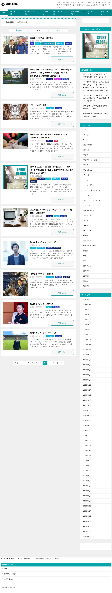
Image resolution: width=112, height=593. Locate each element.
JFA (32, 43)
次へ (58, 363)
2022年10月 (87, 395)
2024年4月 (87, 329)
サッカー (86, 180)
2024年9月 (87, 309)
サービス (86, 195)
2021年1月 (87, 501)
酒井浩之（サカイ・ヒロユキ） (42, 273)
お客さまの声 (91, 13)
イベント (57, 79)
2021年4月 (87, 486)
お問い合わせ (105, 13)
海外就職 (68, 43)
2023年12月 (87, 340)
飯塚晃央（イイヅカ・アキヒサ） (43, 333)
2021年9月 (87, 461)
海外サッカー (88, 266)
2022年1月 (87, 440)
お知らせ (49, 79)
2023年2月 (87, 375)
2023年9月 (87, 355)
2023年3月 (87, 370)
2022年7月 (87, 410)
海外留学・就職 (29, 13)
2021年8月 (87, 466)
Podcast (33, 178)
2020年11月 (87, 511)
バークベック (88, 215)
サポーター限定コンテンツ (92, 190)
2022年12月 (87, 385)
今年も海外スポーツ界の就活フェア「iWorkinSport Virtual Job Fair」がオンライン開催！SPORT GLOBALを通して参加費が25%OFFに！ (51, 72)
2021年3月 (87, 491)
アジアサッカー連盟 (48, 43)
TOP (3, 13)
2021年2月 (87, 496)
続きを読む (62, 59)
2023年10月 (87, 350)
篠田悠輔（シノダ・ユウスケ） (42, 303)
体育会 (85, 235)
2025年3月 (87, 299)
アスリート (87, 165)
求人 (56, 141)
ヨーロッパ (60, 43)
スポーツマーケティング (91, 200)
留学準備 (86, 286)
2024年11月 (87, 304)
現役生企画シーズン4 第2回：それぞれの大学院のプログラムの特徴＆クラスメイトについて (96, 98)
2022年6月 (87, 415)
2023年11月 (87, 345)
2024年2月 (87, 335)
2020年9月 (87, 521)
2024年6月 (87, 324)
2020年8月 (87, 526)
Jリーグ (86, 135)
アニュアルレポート (90, 170)
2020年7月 (87, 531)
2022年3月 (87, 430)
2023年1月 (87, 380)
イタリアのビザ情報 (38, 105)
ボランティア (88, 220)
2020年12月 (87, 506)
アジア (38, 43)
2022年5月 (87, 420)
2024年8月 (87, 314)
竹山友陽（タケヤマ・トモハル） (43, 242)
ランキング (87, 230)
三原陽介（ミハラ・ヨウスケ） (42, 38)
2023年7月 (87, 360)
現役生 (85, 281)
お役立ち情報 (75, 13)
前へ (18, 363)
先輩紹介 (45, 13)
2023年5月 (87, 365)
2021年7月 (87, 471)
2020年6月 (87, 536)
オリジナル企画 (58, 13)
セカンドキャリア (89, 210)
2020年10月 (87, 516)
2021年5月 (87, 481)
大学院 (85, 251)
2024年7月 (87, 319)
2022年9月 (87, 400)
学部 (84, 256)
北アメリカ (87, 240)
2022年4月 (87, 425)
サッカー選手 (88, 185)
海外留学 (33, 181)
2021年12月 (87, 445)
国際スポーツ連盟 (89, 245)
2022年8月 (87, 405)
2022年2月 (87, 435)
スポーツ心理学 (88, 205)
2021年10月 (87, 455)
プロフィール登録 (10, 574)
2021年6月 (87, 476)
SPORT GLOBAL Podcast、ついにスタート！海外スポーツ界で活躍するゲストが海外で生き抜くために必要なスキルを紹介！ (51, 169)
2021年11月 (87, 450)
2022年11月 (87, 390)
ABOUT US (12, 13)
